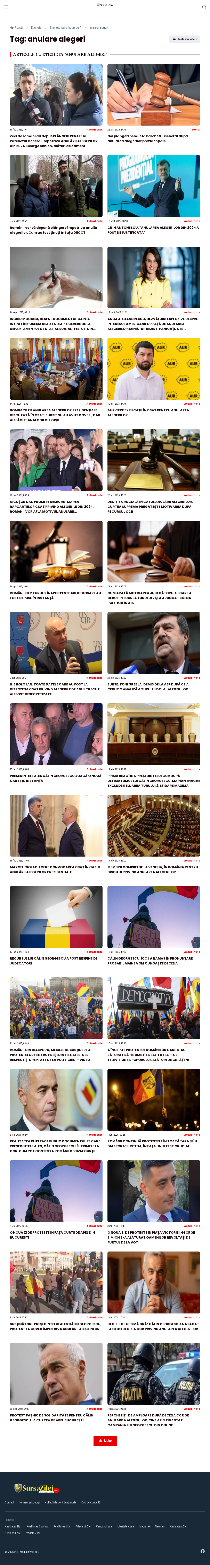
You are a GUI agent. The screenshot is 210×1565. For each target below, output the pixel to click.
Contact (9, 1502)
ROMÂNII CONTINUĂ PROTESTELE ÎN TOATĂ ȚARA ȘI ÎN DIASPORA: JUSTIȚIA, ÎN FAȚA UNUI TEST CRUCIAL (152, 1144)
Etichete (36, 28)
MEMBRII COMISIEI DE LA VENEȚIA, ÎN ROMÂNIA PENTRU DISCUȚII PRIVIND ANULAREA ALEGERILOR (152, 869)
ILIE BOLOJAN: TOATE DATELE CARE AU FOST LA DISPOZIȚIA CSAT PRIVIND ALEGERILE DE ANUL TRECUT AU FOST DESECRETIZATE (55, 689)
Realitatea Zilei (178, 1526)
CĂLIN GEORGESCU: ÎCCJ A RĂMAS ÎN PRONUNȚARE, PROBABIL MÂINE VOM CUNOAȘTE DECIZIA (150, 961)
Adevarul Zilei (83, 1526)
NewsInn (160, 1526)
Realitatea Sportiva (38, 1526)
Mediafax (144, 1526)
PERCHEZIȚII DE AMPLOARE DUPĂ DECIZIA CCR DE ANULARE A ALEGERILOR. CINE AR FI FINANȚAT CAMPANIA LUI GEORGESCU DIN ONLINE (148, 1420)
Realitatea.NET (13, 1526)
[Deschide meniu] (6, 7)
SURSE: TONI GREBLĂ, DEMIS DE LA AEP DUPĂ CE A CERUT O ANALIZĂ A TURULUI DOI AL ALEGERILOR (148, 687)
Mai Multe (105, 1441)
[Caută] (204, 8)
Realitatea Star (62, 1526)
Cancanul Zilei (104, 1526)
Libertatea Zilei (126, 1526)
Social (196, 129)
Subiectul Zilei (13, 1533)
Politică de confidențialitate (60, 1502)
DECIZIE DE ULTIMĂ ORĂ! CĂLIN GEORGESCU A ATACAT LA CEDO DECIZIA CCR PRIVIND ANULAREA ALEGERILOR (153, 1326)
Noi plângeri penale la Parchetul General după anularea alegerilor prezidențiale (147, 138)
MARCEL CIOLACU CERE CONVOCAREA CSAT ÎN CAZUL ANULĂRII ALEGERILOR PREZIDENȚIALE (55, 869)
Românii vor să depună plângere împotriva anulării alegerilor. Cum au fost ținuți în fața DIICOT (54, 230)
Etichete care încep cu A (65, 28)
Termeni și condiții (29, 1502)
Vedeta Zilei (33, 1533)
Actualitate (95, 129)
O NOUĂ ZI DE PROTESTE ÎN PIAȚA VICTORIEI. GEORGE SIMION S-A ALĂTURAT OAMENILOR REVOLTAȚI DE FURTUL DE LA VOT (151, 1237)
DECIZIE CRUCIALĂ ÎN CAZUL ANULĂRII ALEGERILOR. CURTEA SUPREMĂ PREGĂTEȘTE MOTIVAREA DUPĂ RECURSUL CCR (150, 506)
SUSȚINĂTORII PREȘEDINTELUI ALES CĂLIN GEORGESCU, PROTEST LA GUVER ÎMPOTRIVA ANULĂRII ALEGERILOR (56, 1326)
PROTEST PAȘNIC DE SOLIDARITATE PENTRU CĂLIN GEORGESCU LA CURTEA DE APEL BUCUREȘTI (51, 1418)
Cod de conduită (90, 1502)
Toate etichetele (187, 39)
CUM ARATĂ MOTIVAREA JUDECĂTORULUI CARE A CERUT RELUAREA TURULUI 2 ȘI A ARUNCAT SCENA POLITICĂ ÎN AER (149, 598)
